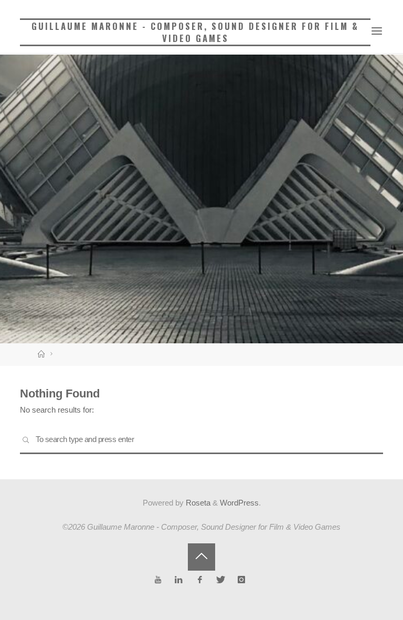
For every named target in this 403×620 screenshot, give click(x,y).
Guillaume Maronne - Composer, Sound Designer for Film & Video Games (195, 32)
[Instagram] (241, 580)
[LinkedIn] (179, 580)
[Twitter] (220, 580)
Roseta (197, 502)
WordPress (239, 502)
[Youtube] (158, 580)
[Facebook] (199, 580)
